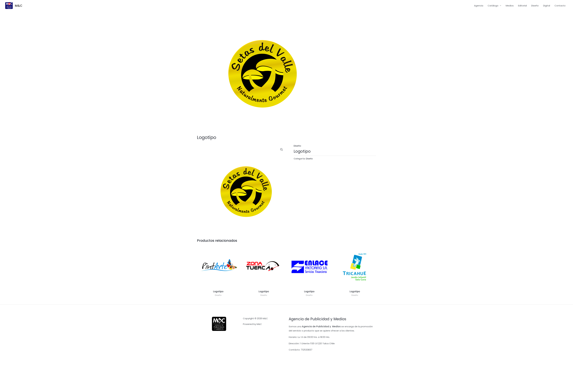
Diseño (535, 5)
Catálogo (493, 5)
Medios (510, 5)
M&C (18, 6)
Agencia (478, 5)
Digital (546, 5)
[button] (281, 149)
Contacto (560, 5)
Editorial (522, 5)
